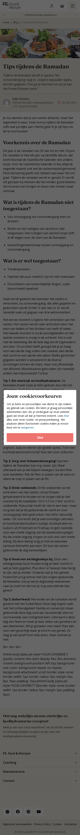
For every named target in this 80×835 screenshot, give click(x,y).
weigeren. (27, 427)
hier (66, 416)
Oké (40, 438)
